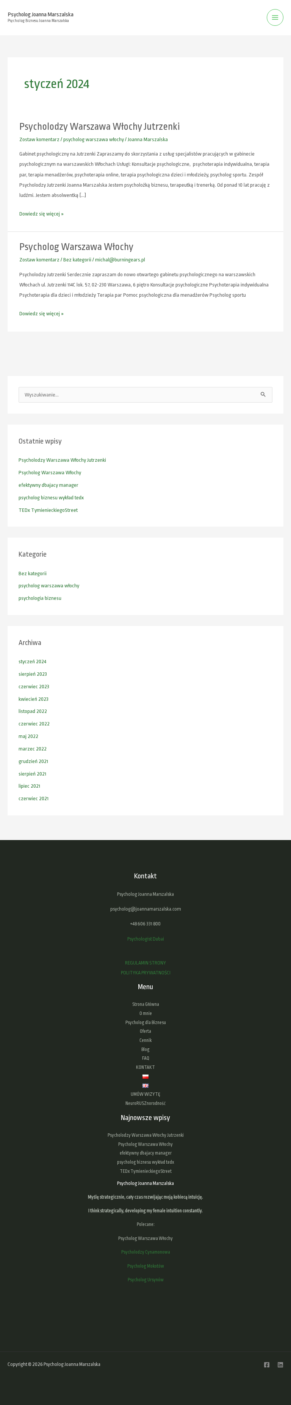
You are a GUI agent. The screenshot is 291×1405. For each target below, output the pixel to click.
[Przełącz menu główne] (275, 17)
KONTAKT (145, 1067)
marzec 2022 (33, 749)
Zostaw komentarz (39, 139)
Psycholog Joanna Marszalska (41, 14)
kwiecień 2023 (33, 699)
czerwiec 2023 (34, 686)
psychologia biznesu (40, 598)
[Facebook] (267, 1365)
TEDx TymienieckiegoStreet (48, 510)
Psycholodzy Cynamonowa (145, 1252)
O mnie (145, 1013)
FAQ (145, 1058)
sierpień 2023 (33, 674)
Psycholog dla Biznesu (145, 1022)
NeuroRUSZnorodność (145, 1103)
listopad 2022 (33, 711)
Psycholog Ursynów (146, 1279)
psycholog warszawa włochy (93, 139)
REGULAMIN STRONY (145, 963)
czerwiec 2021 (33, 798)
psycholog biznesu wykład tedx (51, 497)
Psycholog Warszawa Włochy (76, 246)
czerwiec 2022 (34, 724)
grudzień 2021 (33, 761)
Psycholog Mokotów (145, 1266)
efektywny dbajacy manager (48, 485)
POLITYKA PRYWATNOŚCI (146, 972)
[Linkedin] (280, 1365)
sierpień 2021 (32, 774)
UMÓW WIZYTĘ (145, 1094)
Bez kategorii (77, 260)
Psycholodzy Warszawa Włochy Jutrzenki (99, 126)
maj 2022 (28, 736)
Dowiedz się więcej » (41, 213)
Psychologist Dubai (145, 939)
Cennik (145, 1040)
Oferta (145, 1031)
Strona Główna (145, 1004)
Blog (145, 1049)
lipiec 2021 (29, 786)
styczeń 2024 (32, 661)
